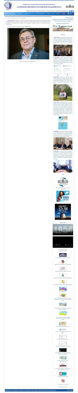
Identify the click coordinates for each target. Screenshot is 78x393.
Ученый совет (13, 13)
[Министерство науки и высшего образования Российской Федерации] (71, 12)
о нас (6, 13)
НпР (53, 13)
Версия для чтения (63, 250)
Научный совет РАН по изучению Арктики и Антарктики (63, 188)
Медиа (48, 13)
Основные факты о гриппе (62, 386)
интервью (10, 26)
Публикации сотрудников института (62, 23)
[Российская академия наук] (70, 7)
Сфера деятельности (40, 13)
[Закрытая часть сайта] (69, 17)
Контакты (58, 13)
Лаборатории (27, 13)
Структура (20, 13)
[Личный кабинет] (70, 18)
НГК (33, 13)
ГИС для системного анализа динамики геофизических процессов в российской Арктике (63, 318)
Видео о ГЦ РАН (63, 222)
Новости (63, 34)
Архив (63, 174)
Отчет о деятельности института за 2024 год (63, 21)
